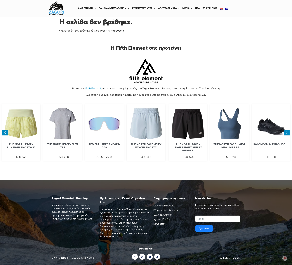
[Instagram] (142, 257)
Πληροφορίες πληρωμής (165, 210)
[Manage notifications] (284, 258)
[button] (287, 132)
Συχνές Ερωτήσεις (162, 214)
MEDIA (185, 8)
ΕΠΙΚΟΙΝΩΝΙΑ (209, 8)
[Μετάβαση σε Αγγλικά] (221, 8)
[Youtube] (150, 257)
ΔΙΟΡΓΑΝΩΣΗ (85, 8)
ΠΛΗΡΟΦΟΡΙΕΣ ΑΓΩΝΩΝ (112, 8)
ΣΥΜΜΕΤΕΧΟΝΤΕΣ (142, 8)
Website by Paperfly (230, 258)
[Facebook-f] (135, 257)
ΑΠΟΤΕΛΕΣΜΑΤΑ (167, 8)
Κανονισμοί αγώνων (163, 205)
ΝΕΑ (197, 8)
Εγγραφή (204, 228)
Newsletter (159, 224)
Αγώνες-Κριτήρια (162, 219)
